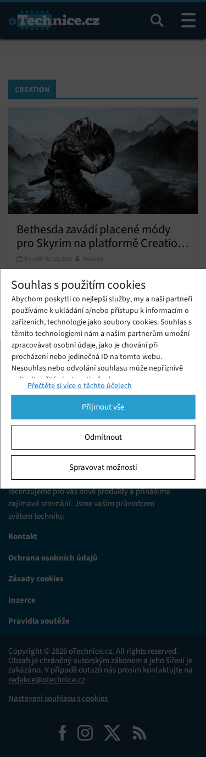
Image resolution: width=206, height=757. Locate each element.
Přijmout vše (103, 407)
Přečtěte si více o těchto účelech (79, 385)
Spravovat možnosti (103, 467)
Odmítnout (103, 437)
